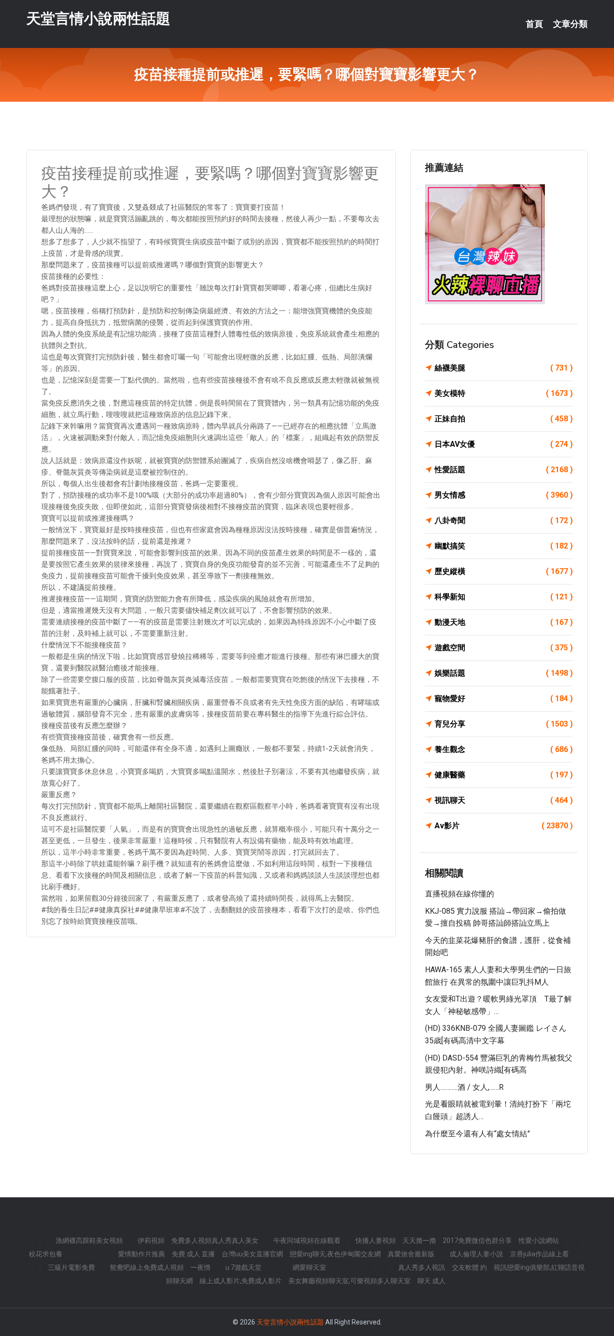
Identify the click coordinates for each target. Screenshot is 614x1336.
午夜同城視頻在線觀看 (307, 1240)
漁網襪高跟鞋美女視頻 (89, 1240)
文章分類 (570, 24)
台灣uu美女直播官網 (252, 1254)
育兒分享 (504, 723)
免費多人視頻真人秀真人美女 (215, 1240)
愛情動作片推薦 (141, 1254)
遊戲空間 (504, 647)
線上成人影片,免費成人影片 (241, 1281)
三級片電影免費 (71, 1267)
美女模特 (504, 393)
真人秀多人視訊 (421, 1267)
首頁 (534, 24)
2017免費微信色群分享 (477, 1240)
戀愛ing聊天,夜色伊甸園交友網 (335, 1254)
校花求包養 (45, 1254)
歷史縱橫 (504, 571)
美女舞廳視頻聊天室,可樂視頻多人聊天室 (349, 1281)
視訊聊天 (504, 800)
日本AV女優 (504, 444)
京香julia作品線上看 (539, 1254)
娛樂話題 (504, 673)
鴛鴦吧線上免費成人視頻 (147, 1267)
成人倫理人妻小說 (476, 1254)
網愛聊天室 (309, 1267)
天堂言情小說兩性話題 (98, 18)
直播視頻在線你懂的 (459, 893)
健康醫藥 (504, 774)
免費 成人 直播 (193, 1254)
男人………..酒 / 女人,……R (464, 1087)
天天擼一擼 (419, 1240)
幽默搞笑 (504, 545)
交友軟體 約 (469, 1267)
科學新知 (504, 596)
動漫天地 (504, 622)
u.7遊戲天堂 (243, 1267)
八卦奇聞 (504, 520)
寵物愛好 (504, 698)
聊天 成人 (431, 1281)
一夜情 (200, 1267)
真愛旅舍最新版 (411, 1254)
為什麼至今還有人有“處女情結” (477, 1133)
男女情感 (504, 495)
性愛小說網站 (539, 1240)
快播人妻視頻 (375, 1240)
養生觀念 (504, 749)
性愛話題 (504, 469)
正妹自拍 (504, 418)
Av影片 (504, 825)
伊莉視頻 (151, 1240)
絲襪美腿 (504, 367)
